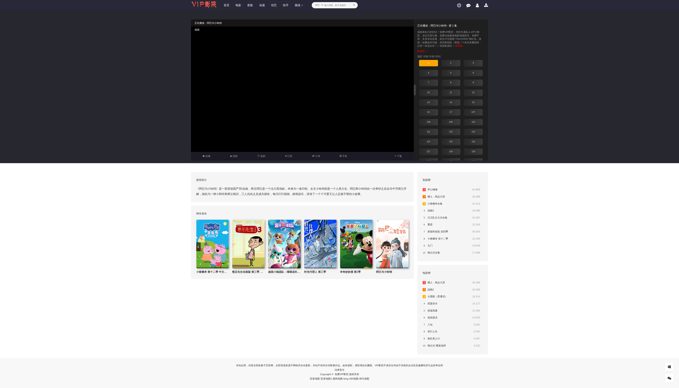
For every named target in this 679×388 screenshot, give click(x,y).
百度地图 (315, 378)
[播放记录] (459, 5)
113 (473, 131)
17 (451, 112)
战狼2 (452, 210)
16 (428, 112)
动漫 (262, 5)
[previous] (198, 246)
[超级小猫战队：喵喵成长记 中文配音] (284, 244)
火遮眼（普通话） (452, 296)
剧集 (250, 5)
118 (451, 151)
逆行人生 (452, 331)
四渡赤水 (452, 303)
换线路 (459, 45)
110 (473, 122)
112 (451, 131)
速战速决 (452, 317)
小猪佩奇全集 (452, 203)
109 (451, 122)
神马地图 (364, 378)
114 (428, 141)
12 (473, 92)
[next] (406, 246)
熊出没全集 (451, 252)
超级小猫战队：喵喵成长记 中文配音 (289, 271)
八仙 (452, 324)
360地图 (353, 378)
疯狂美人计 (452, 338)
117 (428, 151)
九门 (452, 245)
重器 (452, 224)
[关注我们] (669, 378)
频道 (298, 5)
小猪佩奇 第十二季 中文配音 (213, 271)
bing (346, 378)
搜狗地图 (338, 378)
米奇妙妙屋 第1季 (350, 271)
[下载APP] (486, 5)
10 (428, 92)
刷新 (262, 156)
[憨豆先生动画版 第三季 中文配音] (248, 244)
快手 (286, 5)
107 (473, 112)
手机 (344, 156)
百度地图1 (326, 378)
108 (428, 122)
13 (428, 102)
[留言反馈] (468, 5)
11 (451, 92)
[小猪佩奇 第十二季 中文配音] (212, 244)
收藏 (207, 156)
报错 (235, 156)
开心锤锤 (452, 189)
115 (451, 141)
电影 (238, 5)
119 (473, 151)
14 (451, 102)
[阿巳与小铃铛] (392, 244)
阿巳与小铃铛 (384, 271)
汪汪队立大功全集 (452, 217)
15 (473, 102)
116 (473, 141)
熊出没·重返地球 (451, 345)
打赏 (289, 156)
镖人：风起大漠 (452, 196)
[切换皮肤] (669, 366)
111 (428, 131)
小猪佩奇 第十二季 (452, 238)
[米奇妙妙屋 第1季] (356, 244)
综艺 (274, 5)
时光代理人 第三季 (315, 271)
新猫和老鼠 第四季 (452, 231)
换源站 (421, 51)
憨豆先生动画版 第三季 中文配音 (251, 271)
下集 (399, 156)
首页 (226, 5)
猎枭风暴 (452, 310)
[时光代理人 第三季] (320, 244)
